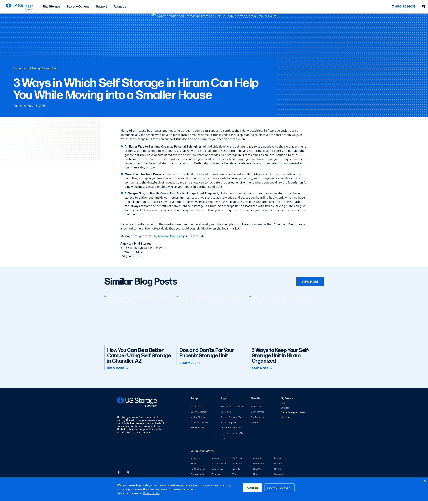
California (237, 458)
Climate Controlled (199, 422)
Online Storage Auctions (293, 412)
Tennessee (216, 474)
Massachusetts (218, 463)
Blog (283, 402)
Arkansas (195, 458)
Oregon (278, 468)
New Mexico (217, 468)
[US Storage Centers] (141, 402)
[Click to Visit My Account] (423, 6)
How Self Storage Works (232, 406)
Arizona (215, 458)
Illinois (194, 463)
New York (258, 468)
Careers (254, 422)
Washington (280, 474)
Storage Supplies (229, 422)
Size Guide (226, 411)
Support (101, 6)
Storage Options (78, 6)
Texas (235, 474)
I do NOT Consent (279, 487)
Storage (194, 398)
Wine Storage (197, 427)
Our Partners (257, 417)
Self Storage (196, 406)
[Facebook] (119, 473)
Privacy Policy (151, 493)
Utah (255, 474)
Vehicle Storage (198, 417)
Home (17, 68)
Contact (285, 407)
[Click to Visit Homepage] (19, 6)
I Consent (252, 487)
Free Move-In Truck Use (232, 432)
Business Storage (199, 411)
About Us (120, 6)
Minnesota (258, 463)
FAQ (223, 438)
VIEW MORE (310, 282)
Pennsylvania (197, 474)
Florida (277, 458)
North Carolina (198, 468)
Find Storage (51, 6)
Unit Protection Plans (231, 427)
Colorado (257, 458)
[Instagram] (127, 473)
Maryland (237, 463)
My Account (287, 398)
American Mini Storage (171, 236)
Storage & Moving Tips (231, 417)
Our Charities (257, 411)
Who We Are (257, 406)
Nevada (236, 468)
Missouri (278, 463)
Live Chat (285, 417)
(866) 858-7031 (405, 6)
